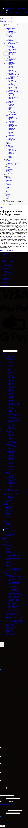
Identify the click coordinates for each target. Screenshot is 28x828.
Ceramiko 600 (12, 72)
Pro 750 (11, 70)
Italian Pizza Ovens (14, 593)
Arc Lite (11, 362)
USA (9, 11)
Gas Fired (11, 105)
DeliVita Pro (12, 101)
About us (5, 253)
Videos (8, 565)
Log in (11, 801)
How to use (9, 552)
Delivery (5, 271)
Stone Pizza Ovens (14, 597)
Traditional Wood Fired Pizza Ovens (18, 595)
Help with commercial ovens (13, 162)
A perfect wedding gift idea (16, 620)
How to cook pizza (14, 555)
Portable (11, 110)
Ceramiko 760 (12, 73)
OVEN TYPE (9, 103)
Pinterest (5, 281)
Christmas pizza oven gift (15, 618)
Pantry (4, 193)
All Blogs (1, 207)
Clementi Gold (13, 88)
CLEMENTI (9, 79)
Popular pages (6, 258)
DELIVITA (12, 152)
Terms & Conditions (8, 261)
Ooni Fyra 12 (15, 587)
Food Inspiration (10, 547)
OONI (7, 45)
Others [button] (1, 779)
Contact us (5, 254)
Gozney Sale (12, 32)
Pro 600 (11, 69)
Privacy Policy (6, 268)
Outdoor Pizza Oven (14, 610)
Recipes (5, 538)
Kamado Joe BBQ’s (11, 633)
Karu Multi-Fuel (13, 52)
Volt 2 (10, 50)
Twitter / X (5, 279)
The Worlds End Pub (14, 569)
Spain (25, 12)
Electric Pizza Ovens (14, 609)
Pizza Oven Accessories (12, 627)
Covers (11, 132)
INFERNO (12, 153)
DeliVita (11, 98)
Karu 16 (11, 55)
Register (2, 826)
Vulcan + (11, 94)
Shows (4, 537)
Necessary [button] (2, 667)
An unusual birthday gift (15, 621)
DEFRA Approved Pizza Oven (17, 578)
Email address (4, 810)
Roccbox (11, 36)
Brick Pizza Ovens (14, 606)
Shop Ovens (6, 26)
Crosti (10, 83)
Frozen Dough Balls (11, 616)
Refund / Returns (7, 272)
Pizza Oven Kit (10, 624)
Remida (11, 84)
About (4, 572)
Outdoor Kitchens (10, 611)
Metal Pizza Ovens (14, 596)
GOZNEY (12, 146)
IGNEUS (8, 60)
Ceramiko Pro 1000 (14, 74)
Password (3, 798)
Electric (11, 108)
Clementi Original (13, 87)
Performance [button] (3, 755)
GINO (11, 156)
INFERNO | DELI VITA (12, 91)
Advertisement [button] (3, 770)
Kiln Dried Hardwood (11, 534)
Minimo (11, 64)
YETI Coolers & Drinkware (13, 573)
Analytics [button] (2, 762)
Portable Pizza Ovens (14, 580)
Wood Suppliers (10, 564)
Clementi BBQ (13, 118)
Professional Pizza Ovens (15, 600)
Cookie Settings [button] (4, 641)
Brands (8, 145)
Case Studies (9, 566)
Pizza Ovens (9, 575)
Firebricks (11, 135)
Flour (7, 198)
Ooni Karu (15, 589)
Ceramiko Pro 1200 (14, 76)
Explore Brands (7, 143)
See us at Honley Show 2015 (7, 250)
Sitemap (5, 260)
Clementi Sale (12, 81)
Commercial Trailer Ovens (12, 163)
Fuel (4, 531)
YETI (7, 136)
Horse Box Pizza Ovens (12, 165)
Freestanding (12, 114)
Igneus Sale (12, 63)
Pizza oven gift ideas (11, 617)
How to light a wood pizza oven (17, 554)
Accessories (12, 43)
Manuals (8, 559)
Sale (4, 25)
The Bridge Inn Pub (14, 571)
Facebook (5, 278)
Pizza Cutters (12, 128)
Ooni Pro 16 (12, 607)
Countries (23, 8)
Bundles (8, 142)
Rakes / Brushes (13, 125)
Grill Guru (8, 172)
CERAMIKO (12, 155)
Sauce (7, 197)
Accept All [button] (15, 641)
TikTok (5, 285)
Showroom (21, 201)
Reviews (5, 541)
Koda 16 (11, 57)
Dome (10, 40)
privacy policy (3, 823)
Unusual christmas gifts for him (17, 623)
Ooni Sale (11, 48)
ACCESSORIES (10, 122)
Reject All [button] (10, 641)
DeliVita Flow (12, 100)
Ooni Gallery (9, 630)
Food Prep (11, 129)
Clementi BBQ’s (10, 169)
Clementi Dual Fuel (14, 86)
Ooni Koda (15, 590)
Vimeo (4, 283)
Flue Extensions (10, 549)
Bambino (11, 66)
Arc (10, 38)
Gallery (8, 551)
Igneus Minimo (13, 592)
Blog (4, 257)
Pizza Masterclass (7, 540)
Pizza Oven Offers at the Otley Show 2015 (10, 249)
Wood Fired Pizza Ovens (15, 576)
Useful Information (7, 545)
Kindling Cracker (10, 613)
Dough (8, 196)
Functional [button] (2, 746)
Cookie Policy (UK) (8, 265)
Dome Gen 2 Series (14, 42)
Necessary (4, 669)
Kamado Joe (12, 119)
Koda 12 (11, 56)
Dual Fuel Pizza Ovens (15, 579)
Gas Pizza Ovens (13, 599)
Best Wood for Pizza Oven (12, 614)
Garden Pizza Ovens (14, 582)
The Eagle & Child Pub (15, 568)
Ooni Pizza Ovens (13, 586)
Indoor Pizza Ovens (14, 604)
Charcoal (8, 535)
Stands (11, 134)
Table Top (11, 111)
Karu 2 (11, 53)
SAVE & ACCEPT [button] (5, 786)
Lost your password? (5, 804)
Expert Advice (9, 628)
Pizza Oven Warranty (8, 274)
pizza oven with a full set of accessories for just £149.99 (12, 237)
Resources (5, 264)
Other (7, 190)
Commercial (6, 159)
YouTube (5, 282)
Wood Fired (12, 104)
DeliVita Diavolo (13, 97)
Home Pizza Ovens (14, 603)
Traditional (12, 112)
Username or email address (7, 794)
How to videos (13, 556)
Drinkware (12, 139)
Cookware (11, 131)
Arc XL (11, 39)
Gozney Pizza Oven (14, 583)
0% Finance (6, 200)
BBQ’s (5, 166)
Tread (10, 363)
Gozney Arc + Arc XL (14, 585)
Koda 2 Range (12, 49)
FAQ (7, 548)
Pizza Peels (12, 126)
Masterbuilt (12, 121)
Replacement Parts (7, 270)
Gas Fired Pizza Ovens (15, 602)
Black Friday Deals (11, 626)
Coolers (11, 141)
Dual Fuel (11, 107)
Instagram (5, 276)
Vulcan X (11, 95)
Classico (11, 67)
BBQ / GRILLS (10, 115)
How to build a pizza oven (15, 558)
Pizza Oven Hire (10, 561)
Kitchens (5, 174)
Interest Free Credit (8, 267)
